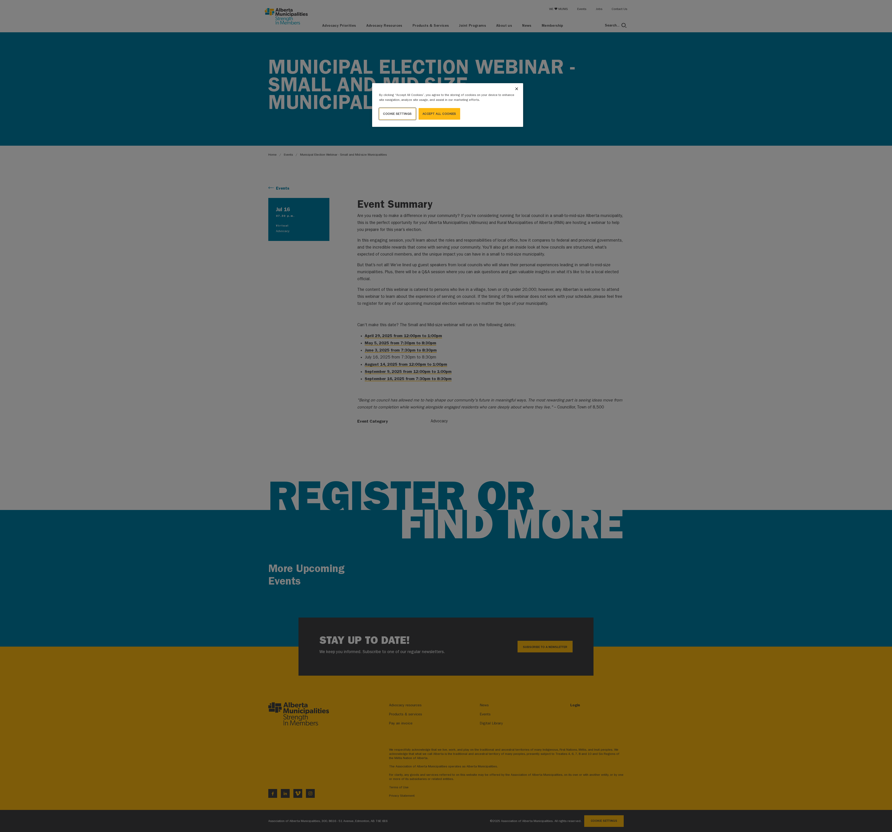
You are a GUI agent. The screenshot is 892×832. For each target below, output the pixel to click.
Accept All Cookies (439, 114)
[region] (447, 105)
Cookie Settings (397, 114)
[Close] (517, 89)
